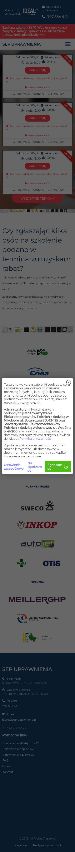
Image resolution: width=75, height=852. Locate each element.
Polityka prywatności (35, 438)
